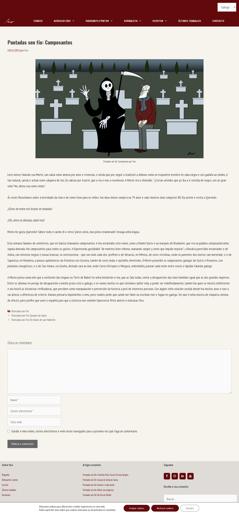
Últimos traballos (189, 21)
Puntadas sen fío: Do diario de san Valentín (33, 320)
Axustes (190, 508)
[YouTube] (190, 476)
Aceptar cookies (136, 508)
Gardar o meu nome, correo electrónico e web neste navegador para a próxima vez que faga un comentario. (75, 431)
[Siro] (9, 21)
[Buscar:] (200, 499)
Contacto (218, 21)
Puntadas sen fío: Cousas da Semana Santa (100, 479)
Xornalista (130, 21)
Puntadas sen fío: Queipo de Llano (29, 315)
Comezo (38, 21)
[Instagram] (175, 476)
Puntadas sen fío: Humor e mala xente (98, 485)
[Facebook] (167, 476)
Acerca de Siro (62, 21)
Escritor (158, 21)
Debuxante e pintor (97, 21)
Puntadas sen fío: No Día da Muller (97, 495)
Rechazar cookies (165, 508)
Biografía (5, 474)
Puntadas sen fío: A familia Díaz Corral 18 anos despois (105, 474)
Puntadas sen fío (20, 311)
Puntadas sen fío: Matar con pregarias (98, 490)
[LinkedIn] (182, 476)
